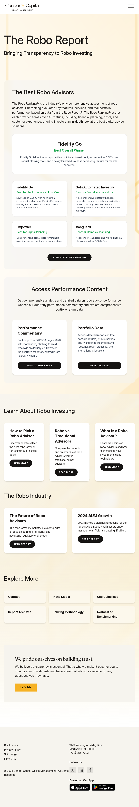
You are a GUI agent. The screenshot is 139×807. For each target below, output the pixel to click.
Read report (22, 544)
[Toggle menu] (131, 7)
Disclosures (11, 745)
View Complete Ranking (69, 257)
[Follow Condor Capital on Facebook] (90, 770)
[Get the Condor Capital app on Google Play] (103, 787)
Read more (21, 463)
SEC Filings (10, 754)
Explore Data (99, 365)
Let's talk (25, 687)
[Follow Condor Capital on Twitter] (73, 770)
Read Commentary (39, 365)
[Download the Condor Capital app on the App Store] (80, 787)
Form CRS (10, 758)
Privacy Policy (12, 749)
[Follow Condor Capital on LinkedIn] (81, 770)
